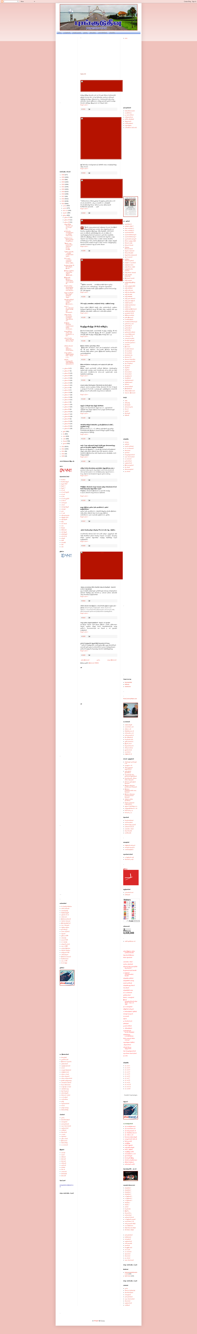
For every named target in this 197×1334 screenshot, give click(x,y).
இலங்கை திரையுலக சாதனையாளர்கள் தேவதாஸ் (130, 795)
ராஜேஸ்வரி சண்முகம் (130, 845)
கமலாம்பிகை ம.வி (129, 1221)
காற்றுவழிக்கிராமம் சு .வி (131, 808)
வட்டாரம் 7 (127, 1078)
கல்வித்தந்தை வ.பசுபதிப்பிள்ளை (128, 1035)
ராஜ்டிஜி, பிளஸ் (64, 517)
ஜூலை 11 (67, 404)
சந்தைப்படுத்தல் (129, 386)
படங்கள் (63, 1134)
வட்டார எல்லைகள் (129, 448)
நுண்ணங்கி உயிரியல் (130, 332)
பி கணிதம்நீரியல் (129, 319)
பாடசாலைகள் (64, 1145)
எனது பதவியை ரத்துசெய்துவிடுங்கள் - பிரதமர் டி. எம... (69, 355)
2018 (63, 194)
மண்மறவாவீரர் (128, 1243)
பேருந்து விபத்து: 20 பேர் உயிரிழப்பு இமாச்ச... (69, 267)
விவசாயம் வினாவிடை (130, 359)
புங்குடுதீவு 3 (128, 1192)
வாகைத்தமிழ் (64, 910)
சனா (62, 525)
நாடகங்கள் (127, 471)
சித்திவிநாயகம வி (129, 731)
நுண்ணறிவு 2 (128, 325)
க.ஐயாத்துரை (128, 125)
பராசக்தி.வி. (128, 752)
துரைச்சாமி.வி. (128, 750)
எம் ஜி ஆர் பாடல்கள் (66, 1086)
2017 (63, 196)
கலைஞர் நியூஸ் (65, 507)
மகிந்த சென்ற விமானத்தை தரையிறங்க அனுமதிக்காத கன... (68, 317)
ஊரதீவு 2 (127, 1204)
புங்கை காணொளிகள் (66, 1078)
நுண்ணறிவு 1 (128, 328)
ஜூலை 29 (67, 222)
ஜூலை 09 (67, 409)
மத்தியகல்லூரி (128, 724)
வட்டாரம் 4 (127, 1072)
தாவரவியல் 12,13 (129, 313)
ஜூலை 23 (67, 380)
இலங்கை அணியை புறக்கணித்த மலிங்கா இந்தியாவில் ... (69, 273)
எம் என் (63, 490)
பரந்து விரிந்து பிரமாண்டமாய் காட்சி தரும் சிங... (68, 226)
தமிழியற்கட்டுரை (129, 265)
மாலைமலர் (64, 1171)
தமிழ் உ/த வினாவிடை (130, 292)
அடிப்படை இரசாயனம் (130, 392)
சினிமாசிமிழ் (64, 1142)
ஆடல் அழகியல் (129, 363)
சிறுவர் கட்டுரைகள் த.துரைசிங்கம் (129, 803)
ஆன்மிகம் (63, 1136)
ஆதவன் (63, 933)
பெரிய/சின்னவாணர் (130, 111)
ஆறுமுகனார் (128, 121)
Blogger (96, 1320)
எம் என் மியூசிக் (65, 492)
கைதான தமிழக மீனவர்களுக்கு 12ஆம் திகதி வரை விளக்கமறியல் (96, 385)
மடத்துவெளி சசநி (129, 857)
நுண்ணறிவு (128, 330)
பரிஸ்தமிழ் (127, 402)
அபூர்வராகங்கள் (65, 1103)
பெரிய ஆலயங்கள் (127, 957)
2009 (63, 456)
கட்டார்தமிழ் (64, 942)
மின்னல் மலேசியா (65, 950)
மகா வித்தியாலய (129, 1225)
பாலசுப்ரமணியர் (129, 822)
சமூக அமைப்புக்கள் (66, 1126)
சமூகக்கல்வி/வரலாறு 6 (130, 234)
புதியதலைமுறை (65, 515)
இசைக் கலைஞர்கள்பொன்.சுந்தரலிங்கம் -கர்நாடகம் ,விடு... (130, 1002)
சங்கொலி (63, 1163)
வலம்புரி (63, 1152)
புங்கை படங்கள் (65, 1074)
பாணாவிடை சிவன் (128, 961)
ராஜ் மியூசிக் (64, 519)
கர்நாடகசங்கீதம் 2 (129, 230)
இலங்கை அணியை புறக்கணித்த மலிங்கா (90, 345)
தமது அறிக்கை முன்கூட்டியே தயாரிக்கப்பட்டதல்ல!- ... (69, 333)
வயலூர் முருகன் (77, 32)
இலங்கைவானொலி (66, 919)
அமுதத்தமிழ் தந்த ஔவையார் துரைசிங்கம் (131, 775)
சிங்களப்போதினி (129, 253)
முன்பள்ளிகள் (128, 461)
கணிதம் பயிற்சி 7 (129, 226)
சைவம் (63, 1068)
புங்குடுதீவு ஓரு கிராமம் (129, 985)
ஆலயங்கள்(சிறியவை (128, 955)
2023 (63, 182)
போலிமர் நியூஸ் (65, 481)
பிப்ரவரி (65, 441)
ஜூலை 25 (67, 375)
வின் (62, 544)
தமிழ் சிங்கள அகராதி (130, 272)
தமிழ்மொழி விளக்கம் (130, 305)
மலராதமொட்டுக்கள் (66, 1082)
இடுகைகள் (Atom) (94, 663)
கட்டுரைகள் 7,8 (129, 336)
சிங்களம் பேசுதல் (129, 245)
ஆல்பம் (125, 1018)
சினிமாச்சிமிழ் (64, 1109)
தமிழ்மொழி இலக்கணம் (131, 309)
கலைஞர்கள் (64, 1121)
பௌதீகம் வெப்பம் (129, 349)
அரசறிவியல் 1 (128, 376)
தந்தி (62, 540)
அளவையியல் (128, 372)
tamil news (128, 1276)
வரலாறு (127, 442)
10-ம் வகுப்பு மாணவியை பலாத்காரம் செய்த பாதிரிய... (69, 261)
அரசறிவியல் (128, 378)
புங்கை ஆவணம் (65, 1076)
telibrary (127, 684)
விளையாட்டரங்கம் (65, 1095)
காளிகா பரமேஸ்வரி (128, 964)
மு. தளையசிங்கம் (129, 115)
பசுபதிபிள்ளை (128, 113)
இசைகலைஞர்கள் (129, 465)
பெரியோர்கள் (128, 1237)
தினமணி (63, 1175)
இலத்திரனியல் (128, 388)
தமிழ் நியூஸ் (64, 534)
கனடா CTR (64, 961)
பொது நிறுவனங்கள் (130, 454)
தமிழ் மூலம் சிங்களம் (130, 298)
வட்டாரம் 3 (127, 1070)
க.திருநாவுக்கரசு (129, 117)
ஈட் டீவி (63, 513)
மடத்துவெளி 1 (128, 1196)
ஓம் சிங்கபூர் (64, 929)
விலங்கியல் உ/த (128, 355)
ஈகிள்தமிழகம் (64, 954)
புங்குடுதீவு (112, 32)
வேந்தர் (63, 528)
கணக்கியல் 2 (128, 224)
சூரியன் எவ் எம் (65, 914)
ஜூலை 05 (67, 419)
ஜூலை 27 (67, 371)
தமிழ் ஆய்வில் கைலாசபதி (128, 275)
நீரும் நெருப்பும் (65, 1091)
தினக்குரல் (127, 413)
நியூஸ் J (63, 486)
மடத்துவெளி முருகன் (130, 1219)
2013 (63, 446)
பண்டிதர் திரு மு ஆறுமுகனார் (127, 1047)
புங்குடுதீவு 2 (128, 1190)
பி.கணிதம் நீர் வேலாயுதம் (131, 321)
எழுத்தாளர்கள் (65, 1128)
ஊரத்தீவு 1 (127, 1202)
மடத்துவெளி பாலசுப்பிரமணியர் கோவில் (128, 974)
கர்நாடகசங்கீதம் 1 (129, 228)
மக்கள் (63, 505)
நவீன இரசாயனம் (129, 317)
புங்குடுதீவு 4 (128, 1194)
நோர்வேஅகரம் (64, 958)
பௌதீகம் (127, 344)
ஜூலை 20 (67, 387)
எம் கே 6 (63, 500)
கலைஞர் (63, 509)
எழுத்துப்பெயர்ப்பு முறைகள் (129, 269)
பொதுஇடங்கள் (128, 1247)
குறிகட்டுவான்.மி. (129, 741)
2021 (63, 187)
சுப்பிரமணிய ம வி (129, 733)
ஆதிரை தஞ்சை (65, 927)
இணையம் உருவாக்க (66, 1061)
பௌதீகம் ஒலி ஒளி (129, 340)
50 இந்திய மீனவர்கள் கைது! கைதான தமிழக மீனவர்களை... (69, 326)
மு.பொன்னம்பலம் (129, 892)
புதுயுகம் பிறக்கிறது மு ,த (131, 806)
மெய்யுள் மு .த (128, 812)
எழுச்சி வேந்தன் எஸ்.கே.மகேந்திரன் (128, 1031)
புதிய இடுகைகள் (85, 660)
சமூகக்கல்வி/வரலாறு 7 (130, 236)
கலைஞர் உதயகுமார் (130, 847)
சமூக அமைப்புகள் (129, 1260)
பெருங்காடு (128, 1209)
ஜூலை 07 (67, 414)
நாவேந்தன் (127, 894)
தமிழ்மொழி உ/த (129, 302)
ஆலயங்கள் (128, 1254)
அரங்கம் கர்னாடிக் (65, 921)
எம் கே (63, 496)
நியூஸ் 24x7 (64, 484)
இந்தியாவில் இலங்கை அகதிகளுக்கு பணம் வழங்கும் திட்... (69, 280)
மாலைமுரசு (64, 502)
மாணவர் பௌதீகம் (129, 338)
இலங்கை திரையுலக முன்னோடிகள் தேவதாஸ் (131, 786)
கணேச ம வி (128, 729)
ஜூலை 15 (67, 399)
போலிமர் (63, 479)
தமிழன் (63, 538)
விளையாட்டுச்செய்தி (130, 1290)
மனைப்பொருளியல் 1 (130, 342)
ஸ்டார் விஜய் (64, 963)
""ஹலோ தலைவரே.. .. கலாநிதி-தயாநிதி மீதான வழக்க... (69, 254)
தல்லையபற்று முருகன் (130, 824)
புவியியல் (127, 444)
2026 (63, 174)
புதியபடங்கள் (64, 1138)
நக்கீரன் (63, 1167)
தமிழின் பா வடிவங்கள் (130, 262)
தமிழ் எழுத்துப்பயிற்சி (130, 286)
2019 (63, 191)
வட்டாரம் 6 (127, 1076)
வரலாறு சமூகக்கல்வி (130, 361)
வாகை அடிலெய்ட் (65, 931)
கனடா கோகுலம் (65, 925)
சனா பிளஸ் (64, 523)
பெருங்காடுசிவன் (129, 820)
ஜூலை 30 (67, 220)
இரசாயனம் (127, 346)
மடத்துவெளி (67, 32)
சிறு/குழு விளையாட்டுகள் (129, 247)
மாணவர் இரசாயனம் (130, 334)
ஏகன (126, 38)
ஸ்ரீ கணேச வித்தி (129, 1229)
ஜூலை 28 (67, 368)
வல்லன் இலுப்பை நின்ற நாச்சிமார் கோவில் (129, 951)
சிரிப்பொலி (63, 530)
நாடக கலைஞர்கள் (127, 1006)
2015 (63, 201)
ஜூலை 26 (67, 373)
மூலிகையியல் (64, 1063)
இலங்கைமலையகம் (66, 956)
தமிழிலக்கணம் (128, 382)
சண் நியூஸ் (64, 532)
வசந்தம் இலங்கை (65, 948)
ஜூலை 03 (67, 423)
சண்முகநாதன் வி (129, 735)
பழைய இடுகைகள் (112, 660)
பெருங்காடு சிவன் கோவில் (129, 970)
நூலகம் (85, 32)
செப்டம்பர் (65, 210)
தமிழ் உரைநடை (128, 280)
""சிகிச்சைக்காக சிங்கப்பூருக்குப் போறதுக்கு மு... (68, 239)
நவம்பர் (65, 208)
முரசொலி (63, 1165)
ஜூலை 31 (67, 217)
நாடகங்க (125, 1055)
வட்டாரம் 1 (127, 1065)
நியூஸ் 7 (63, 488)
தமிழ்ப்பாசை (128, 307)
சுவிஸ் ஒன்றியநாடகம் (130, 941)
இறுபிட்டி (127, 1211)
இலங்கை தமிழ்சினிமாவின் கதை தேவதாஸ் (130, 790)
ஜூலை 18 (67, 392)
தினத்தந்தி (64, 1173)
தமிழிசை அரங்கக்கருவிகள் (129, 259)
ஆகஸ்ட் (65, 213)
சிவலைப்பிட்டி (128, 1213)
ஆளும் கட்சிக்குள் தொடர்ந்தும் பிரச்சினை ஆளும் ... (68, 295)
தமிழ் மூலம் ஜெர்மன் (130, 300)
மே (64, 434)
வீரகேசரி (63, 1157)
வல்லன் (126, 1206)
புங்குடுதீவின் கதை (128, 990)
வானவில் (63, 542)
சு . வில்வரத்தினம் (127, 1028)
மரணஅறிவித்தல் (102, 32)
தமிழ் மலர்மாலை (129, 290)
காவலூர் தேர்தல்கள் (66, 1070)
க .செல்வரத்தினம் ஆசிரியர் (130, 1011)
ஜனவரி (65, 443)
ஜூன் (64, 431)
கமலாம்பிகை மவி (129, 727)
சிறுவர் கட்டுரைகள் (129, 250)
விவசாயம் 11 (128, 357)
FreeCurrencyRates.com (130, 698)
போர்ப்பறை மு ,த (129, 810)
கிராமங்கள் (64, 1132)
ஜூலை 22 (67, 383)
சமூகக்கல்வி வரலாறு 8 (130, 239)
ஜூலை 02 (67, 426)
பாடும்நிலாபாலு (65, 1089)
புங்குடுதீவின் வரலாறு (128, 980)
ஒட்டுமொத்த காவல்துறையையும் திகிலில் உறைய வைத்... (68, 233)
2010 (63, 453)
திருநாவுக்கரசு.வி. (129, 745)
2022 (63, 184)
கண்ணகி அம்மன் (129, 826)
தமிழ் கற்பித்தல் (129, 288)
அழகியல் (127, 367)
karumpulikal (128, 682)
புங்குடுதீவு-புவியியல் (128, 978)
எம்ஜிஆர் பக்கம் (65, 1072)
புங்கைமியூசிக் (64, 1093)
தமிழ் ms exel (128, 294)
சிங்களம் (127, 384)
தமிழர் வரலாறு (65, 1107)
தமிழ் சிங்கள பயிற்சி (130, 267)
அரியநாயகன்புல (129, 747)
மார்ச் (64, 438)
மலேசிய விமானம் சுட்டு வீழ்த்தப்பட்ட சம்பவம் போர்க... (69, 348)
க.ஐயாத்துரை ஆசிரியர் (129, 1042)
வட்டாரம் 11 (128, 1086)
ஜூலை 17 (67, 395)
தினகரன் (63, 1159)
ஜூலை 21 (67, 385)
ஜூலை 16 (67, 397)
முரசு (62, 511)
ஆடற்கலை (127, 365)
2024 (63, 179)
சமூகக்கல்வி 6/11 (129, 232)
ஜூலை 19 (67, 390)
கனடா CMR (64, 946)
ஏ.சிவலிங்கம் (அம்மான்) (131, 127)
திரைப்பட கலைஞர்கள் (128, 997)
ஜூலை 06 (67, 416)
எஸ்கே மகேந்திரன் (129, 119)
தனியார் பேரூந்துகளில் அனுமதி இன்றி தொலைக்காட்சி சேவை (95, 643)
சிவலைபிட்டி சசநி (129, 859)
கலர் (62, 546)
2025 (63, 177)
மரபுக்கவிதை (64, 1099)
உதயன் (63, 1154)
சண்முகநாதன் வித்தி (130, 1223)
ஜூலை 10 (67, 407)
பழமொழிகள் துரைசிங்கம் (128, 771)
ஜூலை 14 (67, 402)
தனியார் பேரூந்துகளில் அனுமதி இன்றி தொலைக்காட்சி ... (69, 362)
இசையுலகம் (64, 1140)
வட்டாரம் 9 (127, 1082)
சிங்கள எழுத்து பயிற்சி (130, 241)
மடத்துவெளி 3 (128, 1200)
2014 (63, 203)
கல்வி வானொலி (65, 908)
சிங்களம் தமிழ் (128, 243)
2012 (63, 449)
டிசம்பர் (65, 205)
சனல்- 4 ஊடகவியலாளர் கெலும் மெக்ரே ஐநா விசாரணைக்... (68, 309)
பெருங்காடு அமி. (129, 739)
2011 (63, 451)
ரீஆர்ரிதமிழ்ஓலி (65, 912)
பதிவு (126, 400)
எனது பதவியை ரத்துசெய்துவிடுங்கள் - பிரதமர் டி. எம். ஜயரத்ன (95, 622)
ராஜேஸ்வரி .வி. (128, 754)
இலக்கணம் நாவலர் (129, 278)
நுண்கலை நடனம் (129, 323)
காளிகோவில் (128, 833)
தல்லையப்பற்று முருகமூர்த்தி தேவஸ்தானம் (130, 967)
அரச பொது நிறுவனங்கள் (129, 1051)
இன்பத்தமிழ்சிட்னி (65, 923)
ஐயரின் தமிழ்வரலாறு (66, 1080)
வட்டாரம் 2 (127, 1067)
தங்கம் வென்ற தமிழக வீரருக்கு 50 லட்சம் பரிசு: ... (69, 340)
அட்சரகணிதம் (128, 351)
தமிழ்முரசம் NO (65, 952)
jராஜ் (62, 521)
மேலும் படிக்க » (84, 105)
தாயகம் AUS (64, 940)
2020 (63, 189)
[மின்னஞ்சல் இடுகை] (89, 109)
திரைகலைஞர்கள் (129, 469)
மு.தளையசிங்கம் (127, 1026)
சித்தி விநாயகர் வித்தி (130, 1227)
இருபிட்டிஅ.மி (128, 743)
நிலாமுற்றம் (93, 32)
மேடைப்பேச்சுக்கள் (65, 1084)
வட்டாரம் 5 (127, 1074)
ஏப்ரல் (64, 436)
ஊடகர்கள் (127, 467)
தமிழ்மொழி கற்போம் (130, 311)
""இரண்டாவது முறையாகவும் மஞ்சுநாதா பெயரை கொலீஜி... (68, 246)
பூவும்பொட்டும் (64, 1059)
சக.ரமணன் (126, 1016)
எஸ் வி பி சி (64, 536)
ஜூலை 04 (67, 421)
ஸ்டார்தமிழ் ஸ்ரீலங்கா (66, 906)
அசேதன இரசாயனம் (130, 390)
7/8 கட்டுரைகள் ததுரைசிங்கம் (129, 768)
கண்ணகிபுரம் (128, 1215)
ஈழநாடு (127, 411)
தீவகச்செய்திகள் (65, 1119)
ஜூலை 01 (67, 428)
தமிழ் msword (128, 296)
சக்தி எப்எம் (64, 917)
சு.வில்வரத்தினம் (129, 123)
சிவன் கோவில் (128, 831)
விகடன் (63, 1169)
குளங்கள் (127, 452)
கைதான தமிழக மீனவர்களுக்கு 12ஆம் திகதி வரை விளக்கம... (69, 288)
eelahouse (128, 686)
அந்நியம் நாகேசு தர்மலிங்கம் (129, 799)
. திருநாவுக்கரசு (127, 1044)
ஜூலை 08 (67, 411)
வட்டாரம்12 (127, 1088)
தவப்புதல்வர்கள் (65, 1124)
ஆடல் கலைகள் (128, 257)
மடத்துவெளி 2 (128, 1198)
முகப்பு (59, 32)
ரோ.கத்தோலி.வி (129, 737)
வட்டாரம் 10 (128, 1084)
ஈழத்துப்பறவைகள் (65, 1066)
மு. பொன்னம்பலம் (127, 1021)
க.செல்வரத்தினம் (129, 849)
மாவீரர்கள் (63, 1130)
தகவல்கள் (127, 1245)
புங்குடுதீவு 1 (128, 1188)
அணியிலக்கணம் (129, 380)
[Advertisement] (98, 56)
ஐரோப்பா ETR (64, 935)
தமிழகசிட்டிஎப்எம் (65, 944)
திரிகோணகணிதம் (129, 315)
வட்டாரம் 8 (127, 1080)
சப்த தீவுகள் (126, 987)
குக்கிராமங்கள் (127, 995)
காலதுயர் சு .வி (128, 765)
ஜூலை (65, 215)
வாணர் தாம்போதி (129, 446)
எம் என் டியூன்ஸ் (65, 498)
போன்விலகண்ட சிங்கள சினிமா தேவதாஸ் (131, 779)
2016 (63, 199)
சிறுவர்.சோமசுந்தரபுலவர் (131, 255)
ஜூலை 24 (67, 378)
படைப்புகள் (127, 1249)
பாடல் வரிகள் (64, 1097)
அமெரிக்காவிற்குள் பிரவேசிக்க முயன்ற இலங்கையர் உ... (69, 302)
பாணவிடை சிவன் (129, 829)
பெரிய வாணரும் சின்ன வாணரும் (129, 1039)
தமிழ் (62, 1101)
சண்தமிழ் (63, 938)
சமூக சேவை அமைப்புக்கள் (130, 1053)
